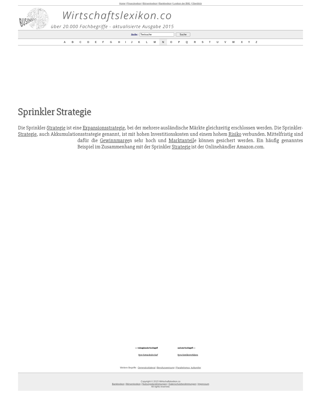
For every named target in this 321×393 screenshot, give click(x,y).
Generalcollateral (146, 367)
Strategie (56, 128)
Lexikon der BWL (181, 3)
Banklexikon (165, 3)
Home (122, 3)
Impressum (203, 384)
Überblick (197, 3)
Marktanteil (181, 140)
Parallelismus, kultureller (188, 367)
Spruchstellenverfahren (188, 355)
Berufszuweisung (165, 367)
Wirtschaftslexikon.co (117, 15)
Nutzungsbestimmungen (154, 384)
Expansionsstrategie (104, 128)
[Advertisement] (160, 73)
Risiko (234, 134)
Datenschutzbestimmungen (182, 384)
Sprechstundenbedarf (148, 355)
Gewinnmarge (114, 140)
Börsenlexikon (150, 3)
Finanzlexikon (134, 3)
